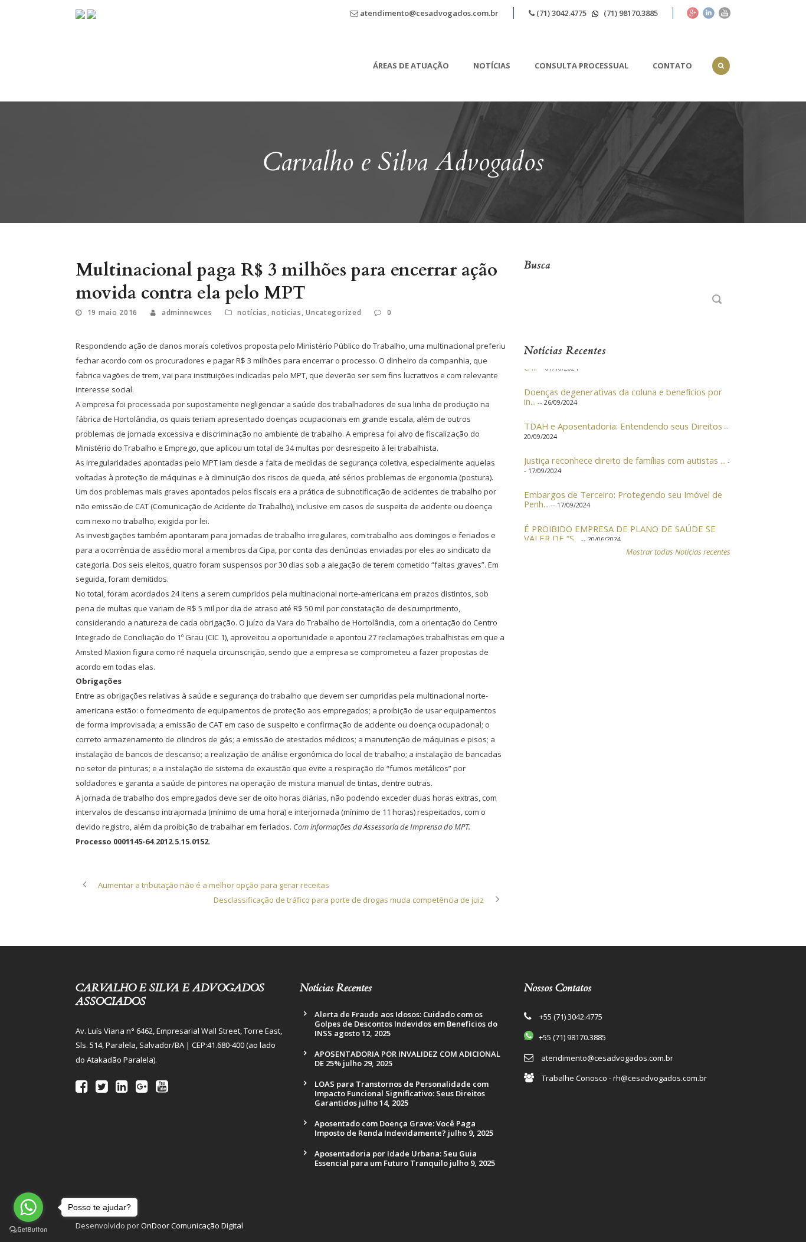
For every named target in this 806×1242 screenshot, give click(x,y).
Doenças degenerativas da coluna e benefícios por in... (623, 387)
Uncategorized (333, 312)
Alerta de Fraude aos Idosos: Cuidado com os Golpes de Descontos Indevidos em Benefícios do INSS (405, 1023)
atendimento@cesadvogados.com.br (428, 13)
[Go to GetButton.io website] (28, 1230)
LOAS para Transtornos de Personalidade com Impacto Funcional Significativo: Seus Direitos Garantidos (401, 1093)
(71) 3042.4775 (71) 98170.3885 (596, 13)
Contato (672, 65)
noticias (286, 312)
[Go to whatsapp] (28, 1207)
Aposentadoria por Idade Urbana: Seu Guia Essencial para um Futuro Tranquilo (395, 1158)
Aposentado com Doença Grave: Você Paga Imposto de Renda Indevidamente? (395, 1128)
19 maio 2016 (112, 312)
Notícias (491, 65)
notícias (252, 312)
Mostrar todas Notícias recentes (678, 551)
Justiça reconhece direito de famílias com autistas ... (625, 451)
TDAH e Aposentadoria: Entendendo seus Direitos (623, 417)
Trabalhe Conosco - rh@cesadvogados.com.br (624, 1078)
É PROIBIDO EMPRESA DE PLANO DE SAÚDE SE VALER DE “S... (620, 524)
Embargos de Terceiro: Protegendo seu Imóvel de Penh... (623, 490)
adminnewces (187, 312)
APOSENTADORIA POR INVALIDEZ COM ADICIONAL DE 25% (407, 1058)
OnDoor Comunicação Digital (192, 1225)
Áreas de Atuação (411, 65)
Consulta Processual (581, 65)
